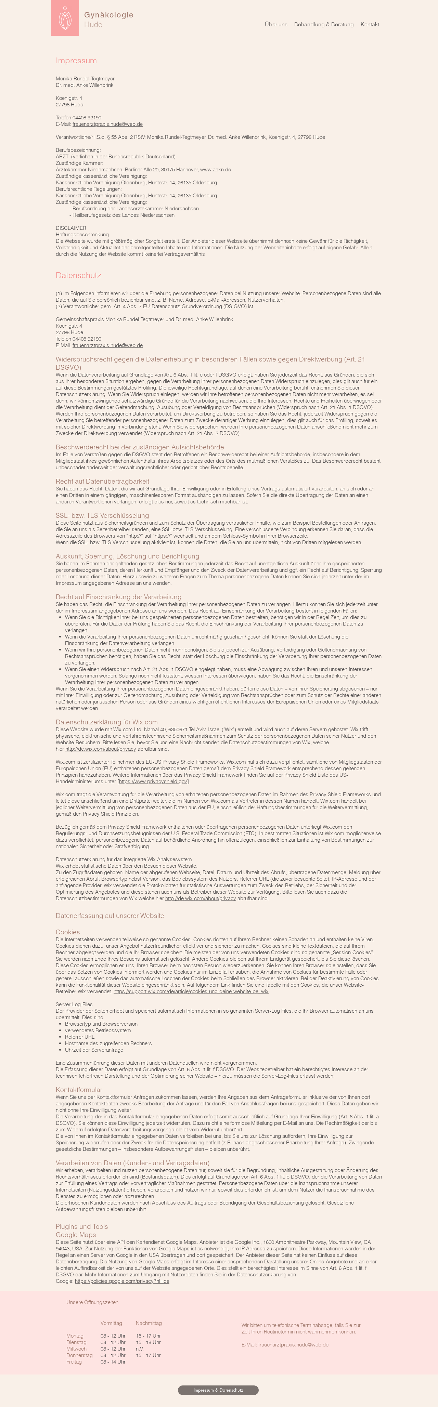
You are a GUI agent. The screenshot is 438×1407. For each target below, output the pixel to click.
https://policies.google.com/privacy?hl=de (122, 1281)
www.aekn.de (215, 169)
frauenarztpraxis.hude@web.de (108, 124)
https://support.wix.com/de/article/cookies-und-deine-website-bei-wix (191, 991)
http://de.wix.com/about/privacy (100, 749)
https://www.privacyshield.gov (153, 781)
